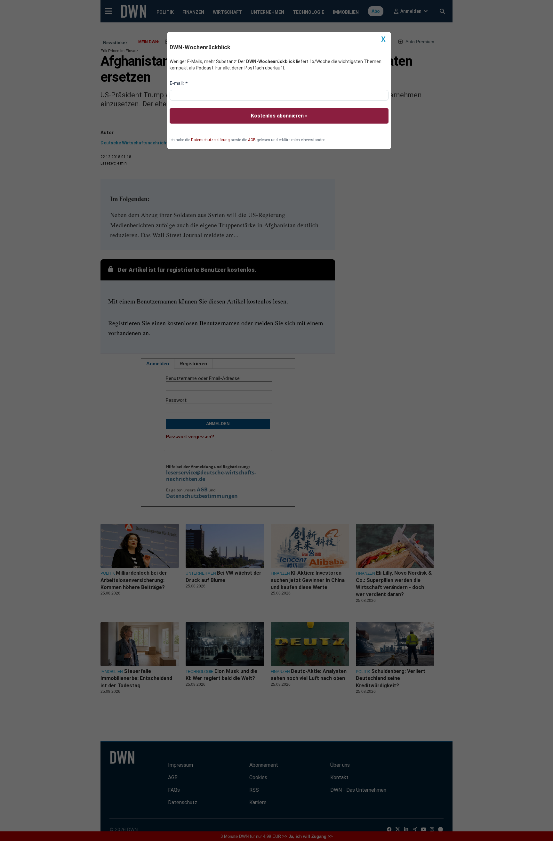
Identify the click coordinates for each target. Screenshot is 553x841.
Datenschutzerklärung (210, 140)
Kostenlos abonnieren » (279, 116)
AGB (252, 140)
